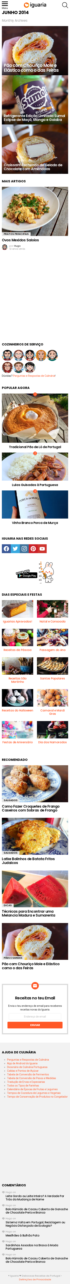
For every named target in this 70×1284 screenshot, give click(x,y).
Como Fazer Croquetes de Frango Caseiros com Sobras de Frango (31, 808)
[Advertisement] (35, 299)
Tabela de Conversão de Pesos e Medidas (31, 1078)
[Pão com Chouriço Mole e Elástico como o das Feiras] (35, 50)
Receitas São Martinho (18, 680)
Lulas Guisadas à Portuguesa (35, 485)
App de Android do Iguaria (22, 1063)
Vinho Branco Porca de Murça (35, 523)
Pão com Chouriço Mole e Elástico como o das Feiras (31, 965)
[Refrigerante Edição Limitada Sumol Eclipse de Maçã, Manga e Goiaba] (35, 99)
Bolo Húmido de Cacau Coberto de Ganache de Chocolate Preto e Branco (37, 1210)
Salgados (11, 800)
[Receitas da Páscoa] (17, 637)
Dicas (8, 905)
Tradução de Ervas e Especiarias (26, 1081)
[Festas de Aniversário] (17, 729)
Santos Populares (52, 678)
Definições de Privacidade (35, 1279)
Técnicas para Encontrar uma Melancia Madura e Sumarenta (28, 913)
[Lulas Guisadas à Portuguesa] (35, 467)
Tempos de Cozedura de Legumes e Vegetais (34, 1092)
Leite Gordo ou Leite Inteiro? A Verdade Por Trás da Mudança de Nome (35, 1197)
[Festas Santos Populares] (52, 666)
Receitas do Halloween (17, 710)
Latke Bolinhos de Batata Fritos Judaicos (28, 860)
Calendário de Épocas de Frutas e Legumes (32, 1089)
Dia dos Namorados (52, 742)
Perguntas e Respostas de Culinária (34, 375)
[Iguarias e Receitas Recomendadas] (17, 608)
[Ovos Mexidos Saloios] (35, 211)
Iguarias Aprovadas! (17, 621)
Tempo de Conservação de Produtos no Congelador (37, 1096)
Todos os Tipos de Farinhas (23, 1085)
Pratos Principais (16, 234)
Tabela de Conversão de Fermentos (28, 1074)
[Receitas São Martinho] (17, 666)
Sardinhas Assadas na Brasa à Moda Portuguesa (32, 1247)
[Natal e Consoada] (52, 608)
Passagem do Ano (52, 650)
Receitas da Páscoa (17, 650)
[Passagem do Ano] (52, 637)
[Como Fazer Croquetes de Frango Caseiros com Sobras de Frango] (35, 783)
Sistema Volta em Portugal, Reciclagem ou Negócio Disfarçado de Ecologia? (35, 1224)
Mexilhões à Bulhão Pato (22, 1235)
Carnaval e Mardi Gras (52, 712)
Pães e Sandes (13, 958)
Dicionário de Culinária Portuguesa (27, 1067)
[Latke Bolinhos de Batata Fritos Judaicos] (35, 836)
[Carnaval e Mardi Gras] (52, 697)
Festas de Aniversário (17, 742)
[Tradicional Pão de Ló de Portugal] (35, 418)
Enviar (35, 1025)
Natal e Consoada (53, 621)
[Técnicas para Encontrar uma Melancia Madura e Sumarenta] (35, 888)
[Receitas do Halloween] (17, 697)
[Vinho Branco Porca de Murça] (35, 504)
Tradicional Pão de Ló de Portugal (35, 447)
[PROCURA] (65, 5)
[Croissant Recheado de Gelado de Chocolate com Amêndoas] (35, 149)
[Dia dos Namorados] (52, 729)
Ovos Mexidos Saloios (20, 240)
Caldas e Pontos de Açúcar (23, 1070)
